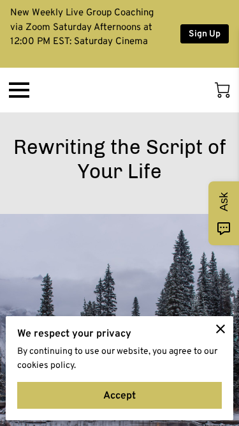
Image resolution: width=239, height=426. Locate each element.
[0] (222, 90)
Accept (119, 395)
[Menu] (19, 90)
